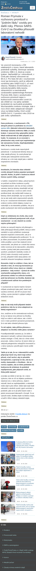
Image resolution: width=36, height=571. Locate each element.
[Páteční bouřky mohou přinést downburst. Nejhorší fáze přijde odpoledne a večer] (8, 471)
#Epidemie (12, 427)
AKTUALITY (15, 12)
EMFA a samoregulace (11, 545)
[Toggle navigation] (32, 8)
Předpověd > (4, 2)
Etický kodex (8, 540)
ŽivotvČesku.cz (5, 12)
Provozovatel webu (10, 535)
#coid (4, 427)
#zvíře (20, 430)
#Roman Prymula (9, 430)
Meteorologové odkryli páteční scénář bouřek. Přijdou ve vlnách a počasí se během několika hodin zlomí (24, 496)
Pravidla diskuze (21, 414)
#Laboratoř (24, 427)
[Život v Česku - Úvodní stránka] (12, 7)
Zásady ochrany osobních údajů (14, 567)
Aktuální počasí (9, 562)
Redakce (7, 530)
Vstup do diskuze (10, 421)
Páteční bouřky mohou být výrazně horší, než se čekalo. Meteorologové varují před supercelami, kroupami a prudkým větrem (25, 508)
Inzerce (6, 557)
